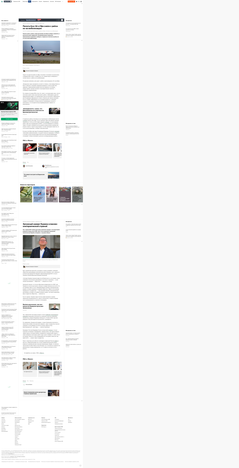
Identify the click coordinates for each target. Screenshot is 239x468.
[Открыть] (9, 1)
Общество (3, 81)
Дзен (29, 423)
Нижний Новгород (18, 431)
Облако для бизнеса (58, 428)
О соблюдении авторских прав (21, 461)
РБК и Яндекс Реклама (5, 318)
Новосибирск (17, 422)
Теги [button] (28, 162)
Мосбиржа (12, 456)
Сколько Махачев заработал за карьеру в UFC (73, 230)
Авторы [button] (24, 162)
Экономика (3, 142)
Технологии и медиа (5, 154)
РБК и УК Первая (4, 136)
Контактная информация (59, 420)
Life (66, 226)
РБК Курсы (57, 439)
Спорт (2, 94)
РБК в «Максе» (28, 140)
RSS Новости (43, 426)
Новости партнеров (27, 184)
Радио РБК (6, 1)
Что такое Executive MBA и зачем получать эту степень (72, 29)
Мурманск (16, 443)
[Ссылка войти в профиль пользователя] (81, 1)
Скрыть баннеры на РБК (45, 419)
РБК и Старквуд (4, 210)
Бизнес (67, 135)
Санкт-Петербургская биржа (20, 456)
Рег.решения (57, 433)
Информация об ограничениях (7, 461)
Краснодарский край (18, 429)
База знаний (3, 429)
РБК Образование (4, 431)
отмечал (51, 330)
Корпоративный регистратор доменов (60, 430)
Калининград (17, 428)
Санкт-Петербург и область (20, 419)
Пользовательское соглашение (34, 461)
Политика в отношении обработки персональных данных (52, 461)
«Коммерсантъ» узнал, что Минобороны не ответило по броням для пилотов (33, 110)
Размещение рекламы (59, 423)
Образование (68, 31)
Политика (3, 32)
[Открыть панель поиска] (79, 1)
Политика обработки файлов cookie (72, 461)
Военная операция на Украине (29, 23)
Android (69, 420)
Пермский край (17, 432)
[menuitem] (17, 1)
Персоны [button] (31, 380)
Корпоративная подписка (45, 422)
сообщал (25, 120)
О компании (57, 419)
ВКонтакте (30, 419)
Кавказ (16, 440)
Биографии (3, 428)
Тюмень (16, 437)
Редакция (56, 422)
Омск (16, 423)
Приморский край (18, 444)
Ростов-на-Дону (17, 434)
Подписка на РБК (44, 420)
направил (57, 131)
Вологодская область (18, 426)
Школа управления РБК (59, 441)
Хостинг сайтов (57, 432)
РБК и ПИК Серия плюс (5, 148)
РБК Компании (3, 215)
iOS (68, 419)
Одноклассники (31, 420)
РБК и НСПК (3, 25)
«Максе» (42, 353)
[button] (76, 1)
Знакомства (57, 435)
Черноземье (17, 438)
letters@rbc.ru (11, 453)
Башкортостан (17, 425)
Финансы (3, 426)
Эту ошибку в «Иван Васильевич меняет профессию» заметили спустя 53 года (73, 224)
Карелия (16, 441)
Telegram (29, 422)
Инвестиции (68, 25)
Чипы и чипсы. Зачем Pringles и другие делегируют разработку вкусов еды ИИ (73, 35)
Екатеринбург (17, 420)
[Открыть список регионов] (76, 1)
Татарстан (16, 435)
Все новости (4, 20)
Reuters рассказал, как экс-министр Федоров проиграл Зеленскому (33, 306)
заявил (56, 341)
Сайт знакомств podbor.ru (59, 436)
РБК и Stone (3, 238)
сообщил (47, 122)
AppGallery (70, 422)
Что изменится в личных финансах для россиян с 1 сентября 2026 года (73, 23)
